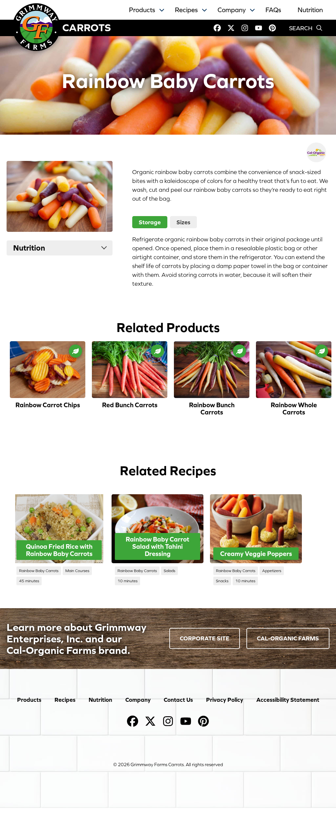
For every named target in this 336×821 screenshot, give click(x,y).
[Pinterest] (272, 28)
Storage (150, 222)
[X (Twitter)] (231, 28)
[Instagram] (244, 28)
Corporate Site (204, 638)
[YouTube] (258, 28)
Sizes (183, 222)
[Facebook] (217, 28)
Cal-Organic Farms (288, 638)
